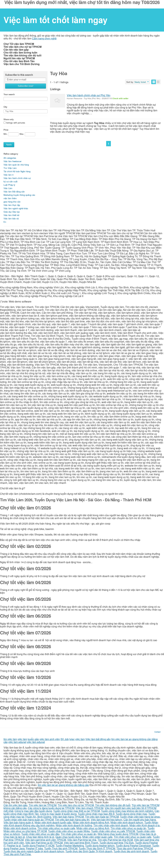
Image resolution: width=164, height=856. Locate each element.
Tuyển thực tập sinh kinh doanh (131, 851)
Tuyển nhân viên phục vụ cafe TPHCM (113, 831)
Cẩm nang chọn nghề (44, 38)
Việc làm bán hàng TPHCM (68, 817)
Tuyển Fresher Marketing (70, 845)
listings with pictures (15, 122)
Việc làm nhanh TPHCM (89, 808)
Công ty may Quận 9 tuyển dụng (58, 814)
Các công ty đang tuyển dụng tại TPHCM (51, 808)
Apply (9, 144)
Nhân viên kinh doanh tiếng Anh (91, 822)
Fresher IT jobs (34, 848)
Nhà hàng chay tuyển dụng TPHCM (118, 834)
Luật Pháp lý (9, 184)
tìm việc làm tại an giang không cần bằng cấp (63, 785)
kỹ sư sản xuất (10, 181)
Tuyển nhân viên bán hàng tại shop (140, 817)
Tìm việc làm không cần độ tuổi (112, 805)
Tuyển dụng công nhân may (131, 814)
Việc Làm (8, 188)
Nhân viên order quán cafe (97, 837)
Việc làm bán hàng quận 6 (18, 822)
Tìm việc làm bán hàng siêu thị (72, 819)
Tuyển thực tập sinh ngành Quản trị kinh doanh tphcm (34, 851)
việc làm (22, 739)
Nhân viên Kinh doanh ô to (144, 825)
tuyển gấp (33, 739)
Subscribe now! (25, 86)
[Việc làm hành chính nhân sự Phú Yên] (57, 101)
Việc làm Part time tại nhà (81, 840)
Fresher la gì (14, 845)
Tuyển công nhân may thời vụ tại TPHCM (76, 811)
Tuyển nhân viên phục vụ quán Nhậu (69, 831)
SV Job (65, 739)
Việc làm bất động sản (98, 739)
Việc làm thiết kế (11, 215)
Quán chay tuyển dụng (68, 837)
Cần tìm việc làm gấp (15, 805)
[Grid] (158, 82)
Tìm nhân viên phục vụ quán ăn (128, 828)
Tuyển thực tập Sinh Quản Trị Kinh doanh (88, 851)
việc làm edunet (17, 742)
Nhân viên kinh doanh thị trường (74, 825)
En (5, 221)
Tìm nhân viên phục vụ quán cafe (56, 828)
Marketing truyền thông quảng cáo (19, 194)
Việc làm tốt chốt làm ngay (55, 20)
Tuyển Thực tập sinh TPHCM (60, 848)
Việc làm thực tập (12, 205)
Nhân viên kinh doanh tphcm (127, 822)
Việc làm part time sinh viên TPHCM (45, 840)
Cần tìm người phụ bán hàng (139, 819)
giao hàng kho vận (12, 201)
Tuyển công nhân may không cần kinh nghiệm (127, 811)
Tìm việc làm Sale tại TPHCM (102, 817)
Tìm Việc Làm (10, 168)
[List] (153, 82)
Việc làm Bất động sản (14, 191)
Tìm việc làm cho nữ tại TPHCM (76, 805)
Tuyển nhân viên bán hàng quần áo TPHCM (29, 819)
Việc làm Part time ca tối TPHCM (44, 842)
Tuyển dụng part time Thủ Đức (116, 842)
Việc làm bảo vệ (11, 218)
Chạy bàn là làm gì (14, 837)
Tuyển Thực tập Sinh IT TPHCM (97, 848)
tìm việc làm (10, 739)
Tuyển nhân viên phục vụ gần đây (40, 834)
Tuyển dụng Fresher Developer (133, 845)
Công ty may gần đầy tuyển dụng (33, 811)
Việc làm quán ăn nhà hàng (16, 164)
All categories (10, 157)
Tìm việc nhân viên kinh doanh (110, 825)
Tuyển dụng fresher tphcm (100, 845)
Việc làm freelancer (12, 161)
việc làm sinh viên (50, 739)
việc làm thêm (10, 198)
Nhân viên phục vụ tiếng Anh (92, 828)
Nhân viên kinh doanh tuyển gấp (53, 822)
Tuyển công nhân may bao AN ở (96, 814)
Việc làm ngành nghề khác (16, 208)
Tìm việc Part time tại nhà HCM (115, 840)
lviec (72, 739)
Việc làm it (8, 174)
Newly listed (140, 82)
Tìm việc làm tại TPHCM (42, 805)
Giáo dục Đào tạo (12, 211)
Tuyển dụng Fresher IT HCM (38, 845)
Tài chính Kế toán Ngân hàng (17, 171)
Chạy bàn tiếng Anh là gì (40, 837)
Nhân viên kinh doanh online (20, 828)
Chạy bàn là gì (147, 834)
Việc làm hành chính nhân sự (17, 178)
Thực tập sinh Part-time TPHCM (134, 848)
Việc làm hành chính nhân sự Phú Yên (88, 95)
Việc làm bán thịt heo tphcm (106, 819)
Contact (157, 732)
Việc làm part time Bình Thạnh (81, 842)
